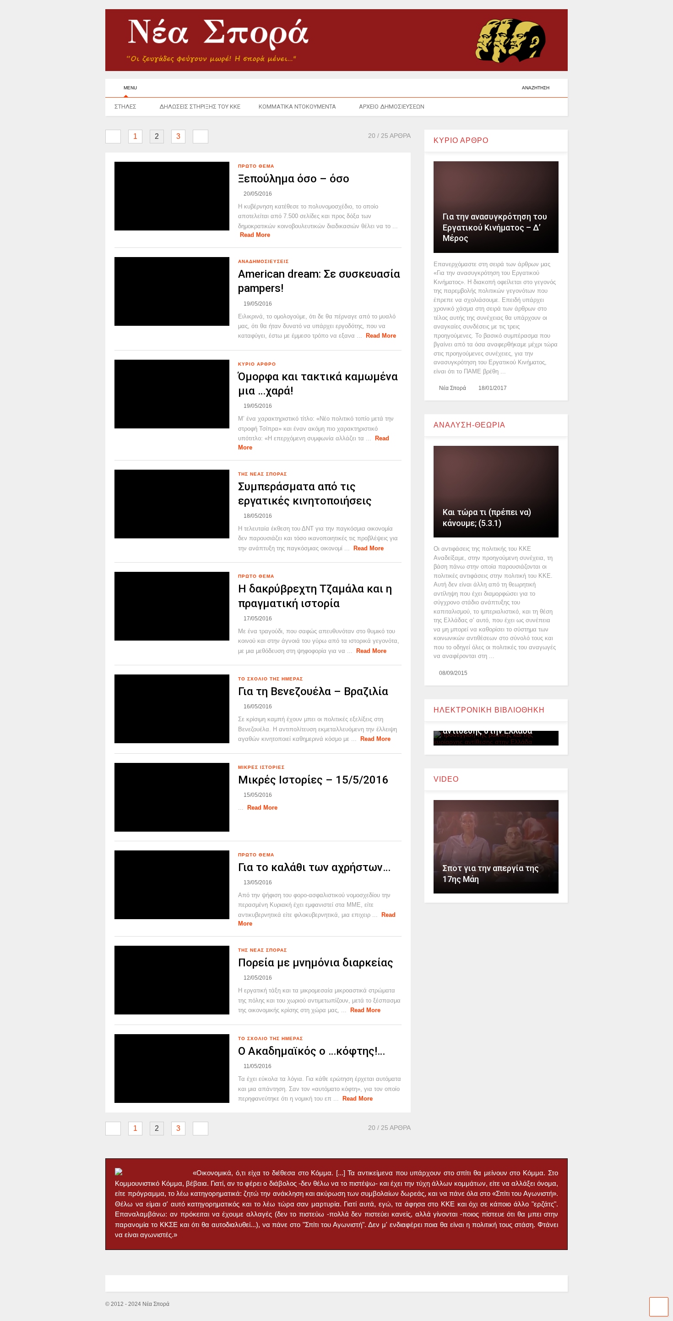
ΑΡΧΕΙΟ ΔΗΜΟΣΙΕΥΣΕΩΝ (391, 106)
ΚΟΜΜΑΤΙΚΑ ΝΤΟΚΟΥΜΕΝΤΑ (297, 106)
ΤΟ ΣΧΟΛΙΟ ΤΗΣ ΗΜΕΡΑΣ (270, 678)
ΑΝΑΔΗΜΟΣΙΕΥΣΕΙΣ (263, 261)
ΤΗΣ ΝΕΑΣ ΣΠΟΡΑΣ (262, 474)
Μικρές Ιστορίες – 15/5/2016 (313, 779)
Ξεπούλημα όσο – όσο (293, 178)
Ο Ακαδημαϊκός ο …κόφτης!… (311, 1051)
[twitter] (483, 88)
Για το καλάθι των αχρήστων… (314, 867)
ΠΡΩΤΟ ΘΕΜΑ (256, 166)
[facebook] (511, 88)
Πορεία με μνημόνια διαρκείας (315, 962)
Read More (255, 234)
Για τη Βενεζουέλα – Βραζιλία (313, 691)
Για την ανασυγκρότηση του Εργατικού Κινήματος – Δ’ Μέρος (495, 227)
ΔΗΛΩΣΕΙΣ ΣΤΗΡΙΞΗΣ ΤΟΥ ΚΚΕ (199, 106)
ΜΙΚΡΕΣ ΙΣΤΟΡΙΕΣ (261, 767)
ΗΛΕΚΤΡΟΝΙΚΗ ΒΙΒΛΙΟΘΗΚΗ (489, 710)
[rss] (497, 88)
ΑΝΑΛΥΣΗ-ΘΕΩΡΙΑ (469, 425)
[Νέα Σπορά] (336, 67)
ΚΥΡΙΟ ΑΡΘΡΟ (257, 364)
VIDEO (446, 779)
